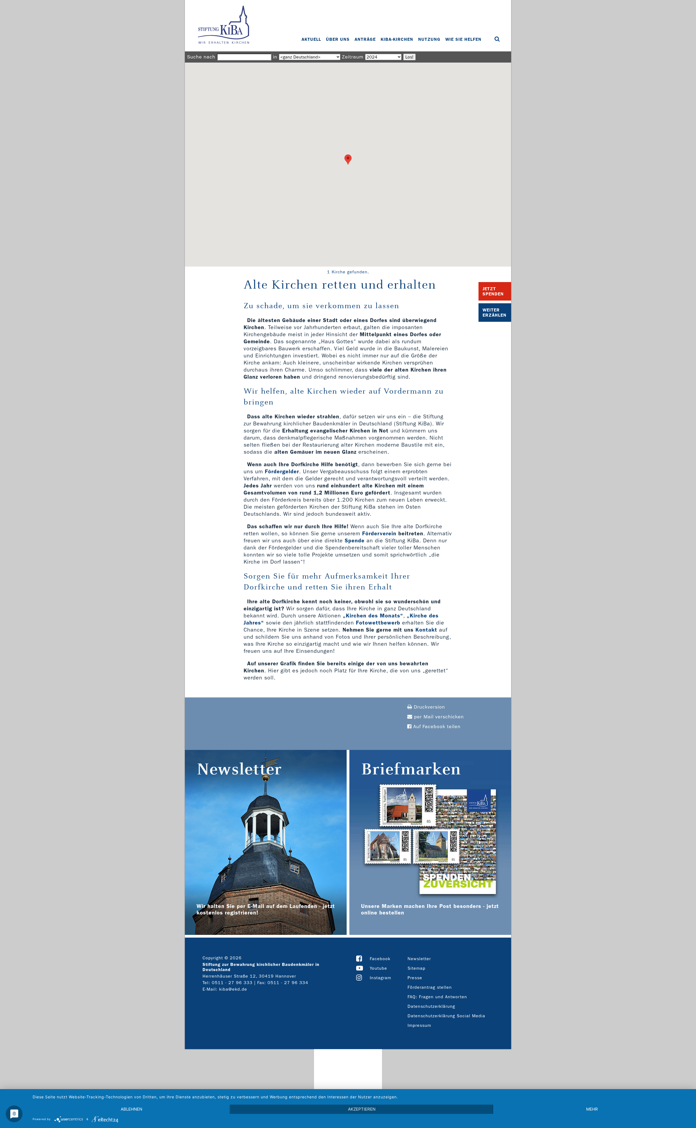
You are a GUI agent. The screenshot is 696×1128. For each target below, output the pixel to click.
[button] (348, 159)
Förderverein (379, 533)
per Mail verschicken (438, 717)
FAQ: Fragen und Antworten (437, 996)
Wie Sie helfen (463, 39)
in (275, 57)
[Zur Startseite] (223, 25)
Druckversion (428, 707)
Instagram (380, 977)
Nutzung (429, 39)
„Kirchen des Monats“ (373, 615)
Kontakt (426, 629)
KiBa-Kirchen (397, 39)
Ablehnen (131, 1109)
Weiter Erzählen (495, 312)
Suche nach (201, 57)
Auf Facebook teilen (436, 727)
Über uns (338, 39)
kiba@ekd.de (233, 989)
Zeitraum (352, 57)
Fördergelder (282, 471)
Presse (415, 977)
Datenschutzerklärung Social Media (446, 1015)
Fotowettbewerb (378, 622)
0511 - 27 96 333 (232, 982)
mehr (592, 1109)
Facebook (380, 958)
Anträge (365, 39)
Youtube (378, 968)
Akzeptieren (361, 1109)
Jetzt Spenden (493, 291)
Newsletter (419, 958)
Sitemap (416, 968)
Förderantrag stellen (430, 987)
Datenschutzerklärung (431, 1006)
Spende (355, 540)
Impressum (419, 1025)
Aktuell (311, 39)
